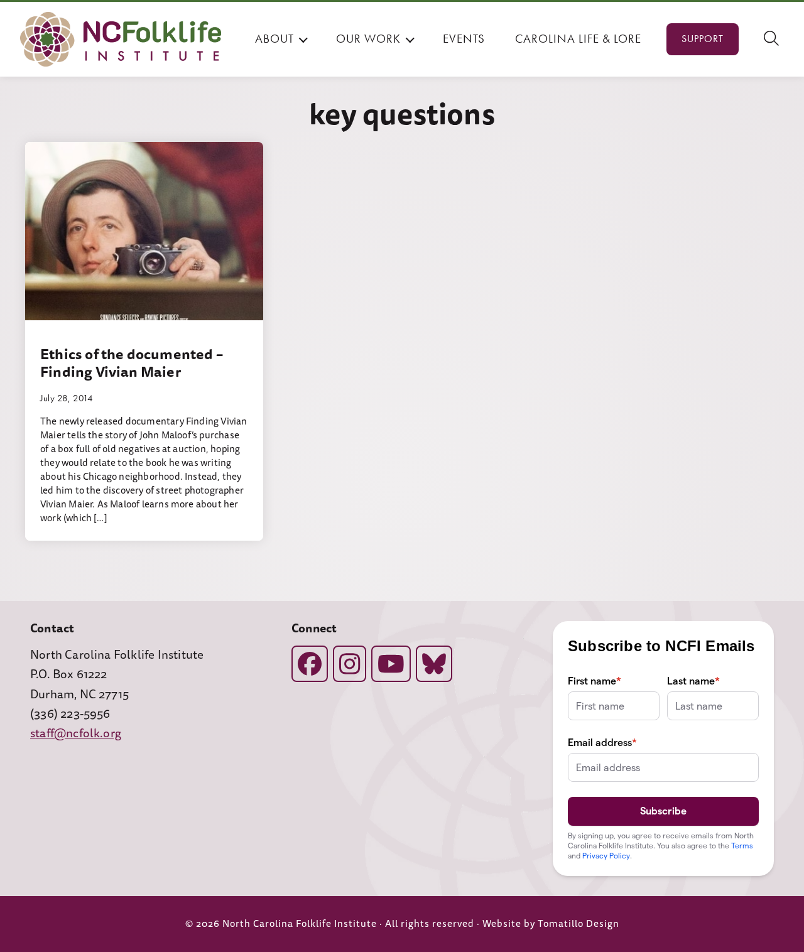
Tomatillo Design (578, 924)
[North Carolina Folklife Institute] (120, 39)
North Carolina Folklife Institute (299, 924)
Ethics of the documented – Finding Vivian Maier (131, 362)
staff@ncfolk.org (75, 733)
